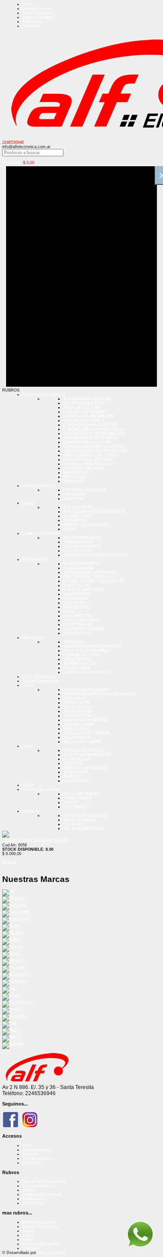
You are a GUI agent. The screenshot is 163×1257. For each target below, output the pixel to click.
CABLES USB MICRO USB (88, 416)
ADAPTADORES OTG (83, 403)
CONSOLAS (74, 698)
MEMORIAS (74, 494)
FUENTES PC (76, 585)
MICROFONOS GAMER (85, 720)
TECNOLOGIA (76, 668)
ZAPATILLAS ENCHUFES (86, 672)
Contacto (31, 26)
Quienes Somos (37, 9)
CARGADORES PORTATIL (88, 464)
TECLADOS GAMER (82, 742)
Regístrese (33, 22)
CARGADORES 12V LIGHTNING (93, 429)
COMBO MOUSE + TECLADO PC (94, 581)
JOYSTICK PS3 (77, 711)
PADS (68, 611)
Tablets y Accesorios (41, 789)
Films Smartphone (39, 677)
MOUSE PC (74, 603)
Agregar (9, 862)
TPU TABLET (75, 807)
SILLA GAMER (76, 737)
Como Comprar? (38, 13)
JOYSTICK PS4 (77, 716)
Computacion (35, 559)
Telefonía (31, 811)
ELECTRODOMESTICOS (86, 755)
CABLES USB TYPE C (84, 420)
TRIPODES (73, 481)
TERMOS (72, 776)
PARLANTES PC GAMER (86, 733)
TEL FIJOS (73, 824)
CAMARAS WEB (78, 568)
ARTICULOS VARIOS (83, 750)
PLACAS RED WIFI (81, 620)
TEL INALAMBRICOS (83, 828)
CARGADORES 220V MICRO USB (95, 451)
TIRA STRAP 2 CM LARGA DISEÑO (35, 841)
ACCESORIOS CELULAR (86, 399)
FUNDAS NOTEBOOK (83, 590)
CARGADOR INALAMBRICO (89, 425)
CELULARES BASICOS (84, 815)
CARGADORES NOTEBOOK (89, 572)
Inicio (27, 4)
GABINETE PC (77, 594)
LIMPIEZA (72, 763)
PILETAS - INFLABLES (84, 768)
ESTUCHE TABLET (81, 794)
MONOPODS (75, 473)
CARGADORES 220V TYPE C (91, 455)
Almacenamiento (38, 486)
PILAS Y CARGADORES (86, 650)
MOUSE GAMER (78, 724)
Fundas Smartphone (41, 681)
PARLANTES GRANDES (85, 525)
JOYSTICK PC (76, 703)
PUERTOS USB (78, 624)
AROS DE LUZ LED (81, 407)
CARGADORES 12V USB (86, 442)
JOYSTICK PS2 (77, 707)
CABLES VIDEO (78, 551)
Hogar (28, 746)
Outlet (28, 785)
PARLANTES (75, 520)
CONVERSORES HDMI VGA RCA (94, 555)
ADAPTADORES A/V (82, 538)
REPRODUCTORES (82, 655)
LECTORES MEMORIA (84, 490)
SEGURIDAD (75, 772)
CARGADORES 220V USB (87, 459)
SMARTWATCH (78, 659)
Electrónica (33, 637)
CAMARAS (73, 642)
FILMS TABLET (77, 798)
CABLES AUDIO (78, 542)
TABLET (70, 802)
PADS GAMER (76, 729)
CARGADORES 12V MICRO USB (94, 433)
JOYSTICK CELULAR (83, 468)
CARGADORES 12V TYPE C (89, 438)
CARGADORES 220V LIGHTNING (94, 446)
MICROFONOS (77, 516)
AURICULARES (78, 507)
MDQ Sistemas (51, 1252)
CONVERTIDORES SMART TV (92, 646)
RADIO (70, 529)
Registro (30, 1154)
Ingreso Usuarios (38, 17)
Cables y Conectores (42, 533)
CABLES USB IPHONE (84, 412)
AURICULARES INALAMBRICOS (94, 512)
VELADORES (75, 781)
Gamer (29, 685)
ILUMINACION (77, 759)
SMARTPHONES (79, 820)
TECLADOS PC (77, 633)
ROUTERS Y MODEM (83, 629)
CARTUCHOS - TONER (85, 577)
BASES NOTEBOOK (81, 564)
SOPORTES (74, 477)
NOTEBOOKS (76, 607)
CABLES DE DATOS (82, 546)
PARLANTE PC (77, 616)
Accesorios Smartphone (44, 394)
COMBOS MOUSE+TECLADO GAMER (99, 694)
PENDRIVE (73, 499)
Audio (28, 503)
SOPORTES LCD (79, 663)
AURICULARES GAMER (86, 690)
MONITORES (75, 598)
